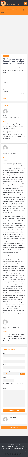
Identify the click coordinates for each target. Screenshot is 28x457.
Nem (5, 84)
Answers (6, 89)
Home (2, 9)
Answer (5, 388)
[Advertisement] (14, 34)
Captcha (5, 377)
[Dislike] (23, 93)
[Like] (21, 93)
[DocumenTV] (10, 3)
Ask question (14, 427)
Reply (5, 121)
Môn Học (7, 9)
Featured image (6, 371)
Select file (6, 373)
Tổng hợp (12, 9)
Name (4, 353)
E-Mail (4, 359)
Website (4, 364)
